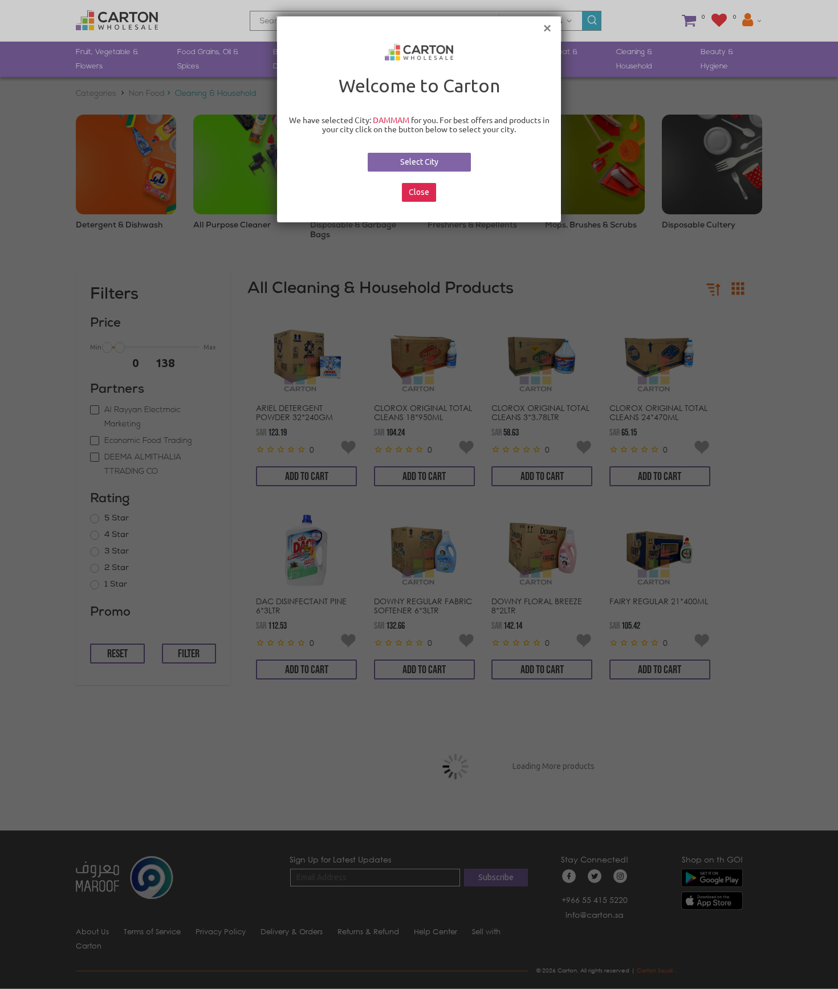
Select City (419, 161)
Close (419, 192)
